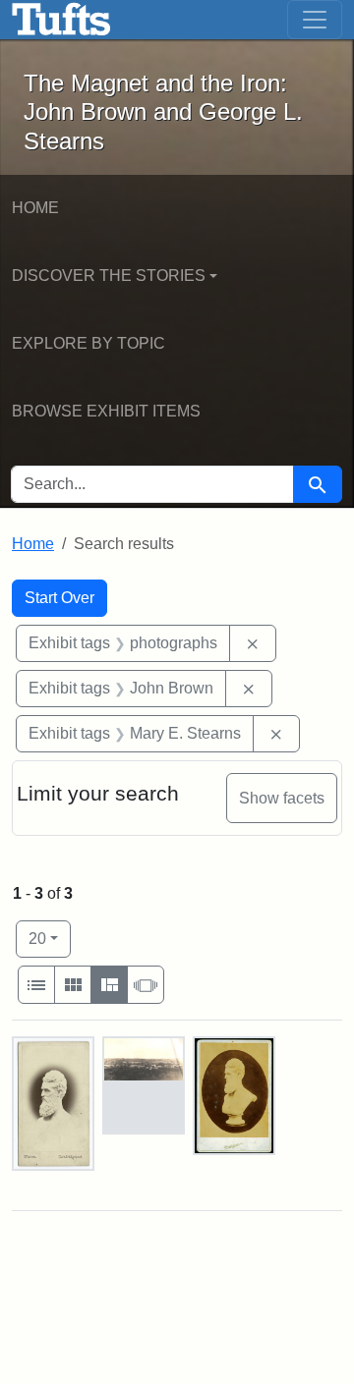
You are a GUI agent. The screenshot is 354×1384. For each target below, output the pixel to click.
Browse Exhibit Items (106, 411)
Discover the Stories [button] (109, 275)
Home (35, 207)
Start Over (59, 597)
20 (50, 938)
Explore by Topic (88, 343)
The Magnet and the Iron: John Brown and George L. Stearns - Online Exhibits (61, 19)
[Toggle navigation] (314, 19)
